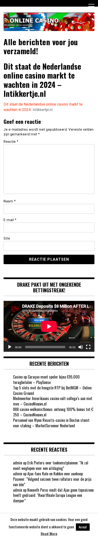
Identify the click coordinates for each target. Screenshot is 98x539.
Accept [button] (83, 527)
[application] (49, 326)
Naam (10, 201)
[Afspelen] (9, 347)
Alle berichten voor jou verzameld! (41, 46)
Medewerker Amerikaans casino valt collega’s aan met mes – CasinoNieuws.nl (52, 401)
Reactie (11, 141)
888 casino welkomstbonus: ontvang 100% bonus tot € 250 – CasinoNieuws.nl (53, 412)
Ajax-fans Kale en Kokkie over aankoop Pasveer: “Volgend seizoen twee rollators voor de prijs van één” (52, 479)
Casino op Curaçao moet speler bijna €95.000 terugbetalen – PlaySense (46, 379)
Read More (49, 533)
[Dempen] (80, 347)
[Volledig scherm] (88, 347)
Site (7, 238)
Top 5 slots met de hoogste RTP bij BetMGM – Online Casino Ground (52, 390)
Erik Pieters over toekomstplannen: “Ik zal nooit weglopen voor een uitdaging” (50, 465)
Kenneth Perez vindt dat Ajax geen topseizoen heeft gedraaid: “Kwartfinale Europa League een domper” (53, 495)
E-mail (10, 220)
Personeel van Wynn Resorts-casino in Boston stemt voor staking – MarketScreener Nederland (51, 422)
